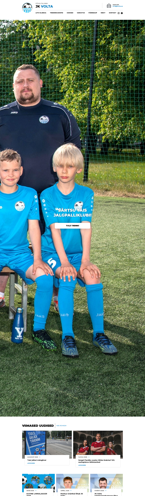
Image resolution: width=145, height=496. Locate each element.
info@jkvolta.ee (118, 6)
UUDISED (70, 13)
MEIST (103, 13)
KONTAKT (112, 13)
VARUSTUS (81, 13)
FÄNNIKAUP (93, 13)
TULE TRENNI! (72, 226)
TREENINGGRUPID (56, 13)
